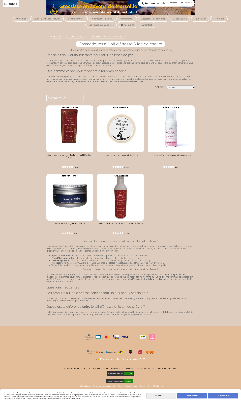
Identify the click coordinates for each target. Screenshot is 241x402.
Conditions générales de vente (104, 386)
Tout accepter (223, 396)
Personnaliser (161, 396)
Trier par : (159, 87)
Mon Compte (158, 386)
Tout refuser (192, 396)
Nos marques (57, 98)
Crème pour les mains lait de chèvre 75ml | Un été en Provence (70, 156)
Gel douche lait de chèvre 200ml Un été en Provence (120, 223)
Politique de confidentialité (127, 386)
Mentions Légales (84, 386)
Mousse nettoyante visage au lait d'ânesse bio (171, 155)
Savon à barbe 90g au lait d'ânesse (70, 223)
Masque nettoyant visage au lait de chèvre (120, 155)
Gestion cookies (145, 386)
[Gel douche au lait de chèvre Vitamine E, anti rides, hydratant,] (120, 197)
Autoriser (128, 373)
